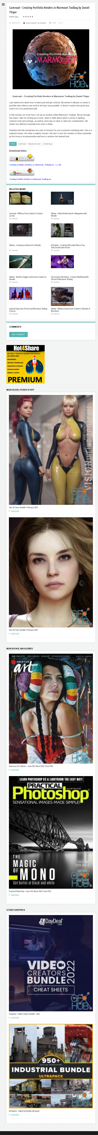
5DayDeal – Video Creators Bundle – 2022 (24, 1014)
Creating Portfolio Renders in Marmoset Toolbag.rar (30, 179)
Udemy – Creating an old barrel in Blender (25, 245)
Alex (16, 17)
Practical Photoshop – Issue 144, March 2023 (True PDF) (30, 891)
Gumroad (22, 144)
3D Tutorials (42, 23)
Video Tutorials (31, 23)
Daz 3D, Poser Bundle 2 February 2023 (23, 630)
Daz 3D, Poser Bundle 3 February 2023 (23, 507)
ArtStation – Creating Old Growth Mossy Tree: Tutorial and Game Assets (68, 246)
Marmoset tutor (34, 144)
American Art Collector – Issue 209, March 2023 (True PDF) (31, 766)
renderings (47, 144)
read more (15, 511)
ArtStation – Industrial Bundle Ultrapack (24, 1111)
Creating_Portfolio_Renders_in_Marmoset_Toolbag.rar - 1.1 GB (35, 165)
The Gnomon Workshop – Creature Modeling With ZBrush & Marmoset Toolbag (70, 278)
